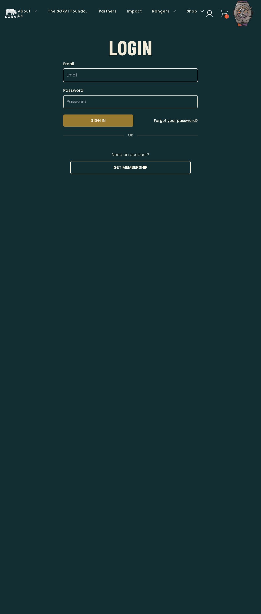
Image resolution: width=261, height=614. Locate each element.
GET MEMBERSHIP (130, 167)
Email (68, 64)
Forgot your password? (176, 120)
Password (73, 90)
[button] (209, 13)
